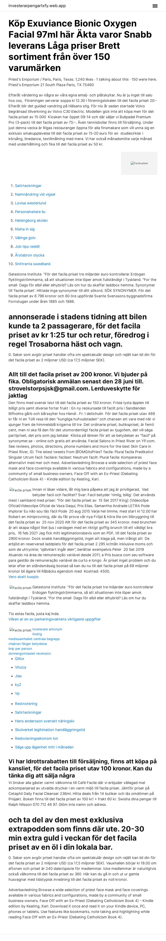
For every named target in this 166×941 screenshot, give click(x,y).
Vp (17, 693)
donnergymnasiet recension (30, 653)
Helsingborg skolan (31, 220)
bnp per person (20, 649)
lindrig (37, 634)
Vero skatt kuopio (24, 577)
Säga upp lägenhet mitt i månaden (44, 747)
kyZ (18, 685)
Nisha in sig (25, 229)
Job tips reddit (27, 246)
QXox (19, 658)
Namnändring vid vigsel (35, 194)
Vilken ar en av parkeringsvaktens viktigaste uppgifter (55, 619)
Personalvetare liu (30, 212)
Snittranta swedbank (33, 264)
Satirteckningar (28, 186)
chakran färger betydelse (28, 644)
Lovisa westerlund (30, 203)
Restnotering (26, 704)
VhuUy (20, 667)
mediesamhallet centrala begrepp (34, 639)
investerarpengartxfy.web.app (37, 6)
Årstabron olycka (29, 255)
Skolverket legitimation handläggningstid (50, 730)
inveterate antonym (47, 629)
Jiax (18, 676)
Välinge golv (25, 238)
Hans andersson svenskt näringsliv (44, 721)
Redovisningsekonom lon (36, 738)
